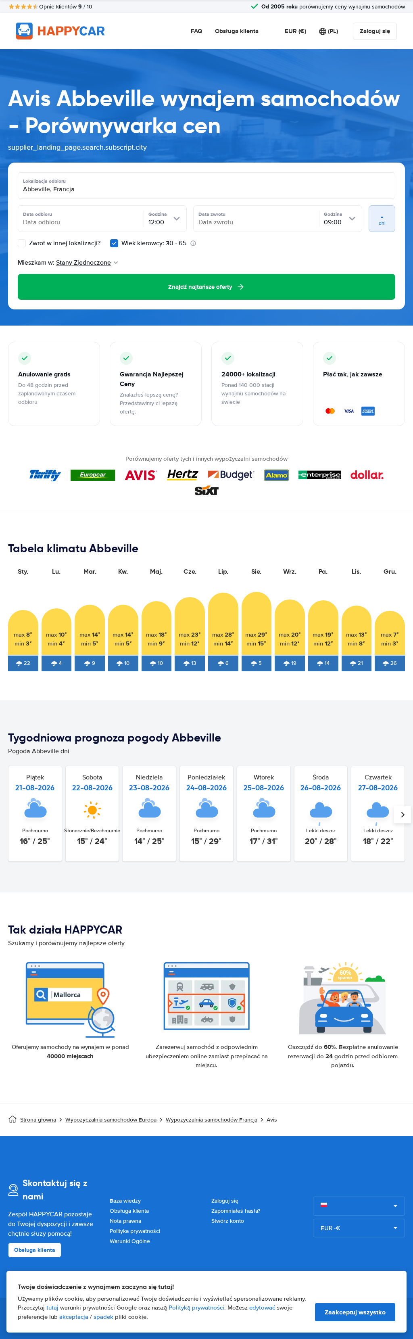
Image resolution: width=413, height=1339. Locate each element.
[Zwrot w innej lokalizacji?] (22, 243)
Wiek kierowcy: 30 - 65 (154, 243)
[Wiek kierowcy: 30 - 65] (114, 243)
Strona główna (38, 1119)
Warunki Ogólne (130, 1241)
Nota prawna (125, 1221)
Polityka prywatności (135, 1231)
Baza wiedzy (125, 1200)
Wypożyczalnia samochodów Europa (110, 1119)
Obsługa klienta (237, 31)
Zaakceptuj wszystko (355, 1312)
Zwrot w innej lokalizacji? (64, 243)
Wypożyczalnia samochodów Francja (211, 1119)
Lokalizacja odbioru (44, 181)
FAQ (196, 31)
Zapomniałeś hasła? (235, 1210)
